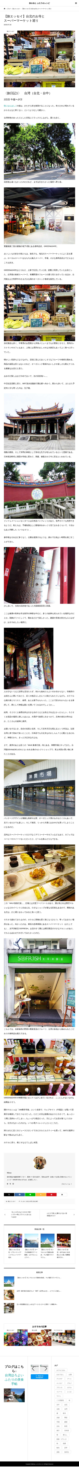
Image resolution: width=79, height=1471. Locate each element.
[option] (16, 1337)
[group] (35, 1368)
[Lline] (30, 1194)
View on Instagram (39, 1376)
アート (69, 1379)
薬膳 (64, 1443)
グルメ (69, 1383)
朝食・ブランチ (62, 1439)
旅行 (36, 1201)
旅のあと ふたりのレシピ (39, 3)
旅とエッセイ (11, 1201)
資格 (58, 1452)
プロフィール (65, 1184)
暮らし (65, 1435)
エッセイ (23, 1201)
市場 (58, 1422)
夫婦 (58, 1417)
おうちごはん (61, 1370)
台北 (27, 1201)
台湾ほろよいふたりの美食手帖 (14, 1379)
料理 (65, 1426)
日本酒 (66, 1430)
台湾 (30, 1201)
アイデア (59, 1379)
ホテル (69, 1387)
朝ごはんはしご (10, 106)
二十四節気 (60, 1400)
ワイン (59, 1396)
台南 (58, 1409)
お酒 (70, 1374)
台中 (58, 1404)
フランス (59, 1387)
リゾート (59, 1392)
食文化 (66, 1452)
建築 (65, 1422)
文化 (33, 1201)
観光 (58, 1448)
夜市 (64, 1413)
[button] (39, 1371)
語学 (65, 1448)
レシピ (69, 1392)
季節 (65, 1417)
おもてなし (60, 1374)
